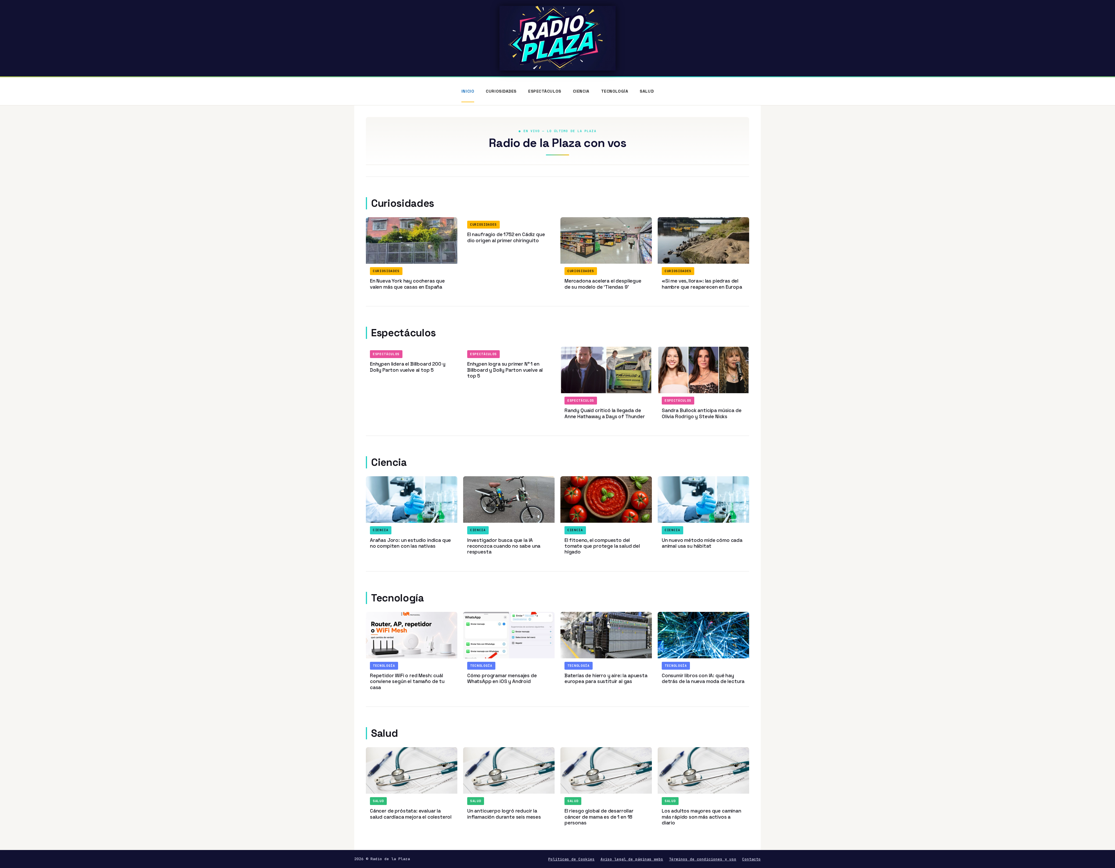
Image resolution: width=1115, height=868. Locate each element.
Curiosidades (501, 91)
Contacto (751, 859)
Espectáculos (544, 91)
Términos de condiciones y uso (702, 859)
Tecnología (614, 91)
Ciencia (581, 91)
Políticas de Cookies (571, 859)
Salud (647, 91)
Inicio (467, 91)
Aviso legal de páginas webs (631, 859)
